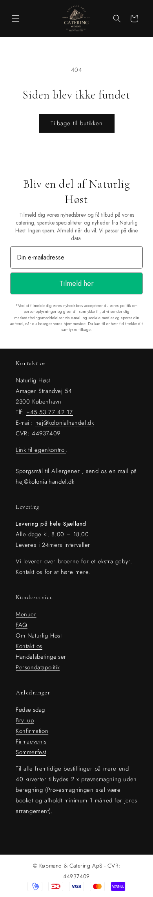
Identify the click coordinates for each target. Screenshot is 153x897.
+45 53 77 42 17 (49, 412)
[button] (15, 18)
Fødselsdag (30, 709)
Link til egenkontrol (41, 450)
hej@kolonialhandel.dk (64, 422)
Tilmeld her (76, 283)
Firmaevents (31, 741)
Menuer (26, 614)
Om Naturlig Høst (39, 635)
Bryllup (25, 720)
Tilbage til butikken (77, 123)
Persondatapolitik (38, 667)
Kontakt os (29, 646)
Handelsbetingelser (41, 656)
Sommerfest (31, 752)
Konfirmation (32, 731)
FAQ (21, 625)
